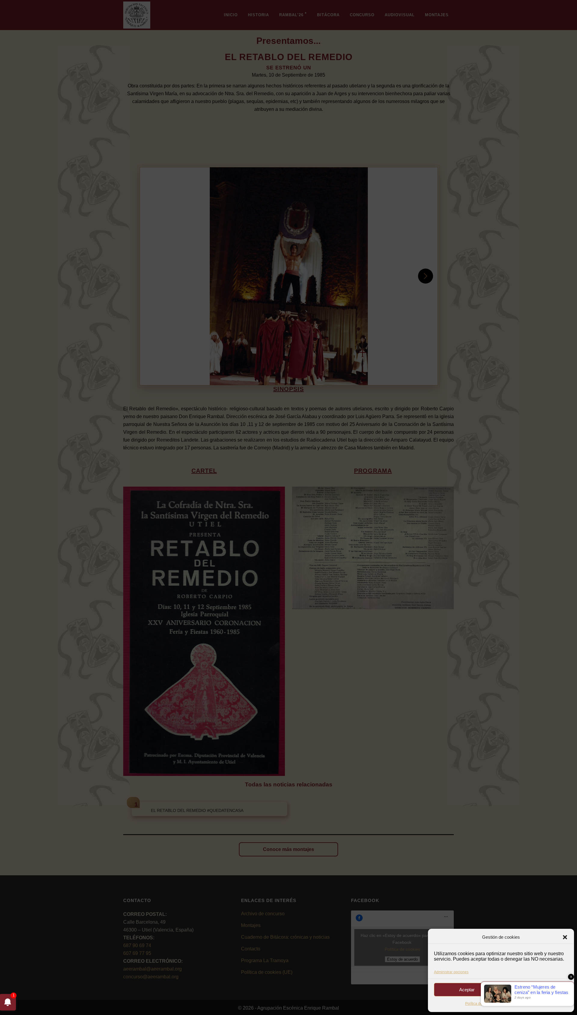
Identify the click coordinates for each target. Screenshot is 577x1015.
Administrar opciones (451, 972)
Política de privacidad (516, 1003)
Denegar (535, 989)
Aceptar (467, 989)
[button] (565, 937)
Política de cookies (480, 1003)
